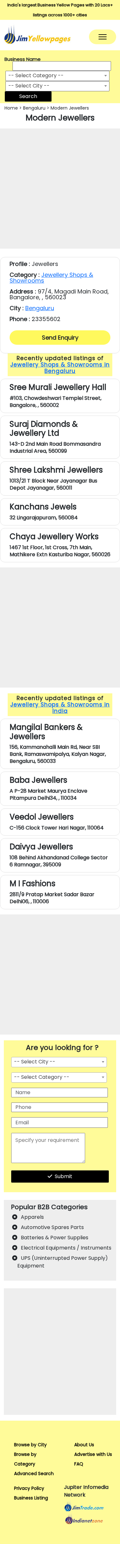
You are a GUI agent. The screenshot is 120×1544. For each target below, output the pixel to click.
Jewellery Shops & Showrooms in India (60, 708)
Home (11, 108)
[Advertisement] (60, 188)
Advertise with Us (93, 1454)
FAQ (78, 1464)
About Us (84, 1444)
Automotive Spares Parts (52, 1227)
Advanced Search (34, 1473)
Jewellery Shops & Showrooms (51, 278)
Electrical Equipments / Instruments (66, 1247)
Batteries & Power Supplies (54, 1237)
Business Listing (31, 1498)
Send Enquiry (60, 338)
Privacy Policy (29, 1488)
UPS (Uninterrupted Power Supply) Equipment (62, 1261)
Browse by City (30, 1444)
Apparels (32, 1217)
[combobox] (57, 76)
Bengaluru (34, 108)
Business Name (22, 59)
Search (28, 96)
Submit (63, 1176)
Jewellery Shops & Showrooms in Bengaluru (60, 368)
